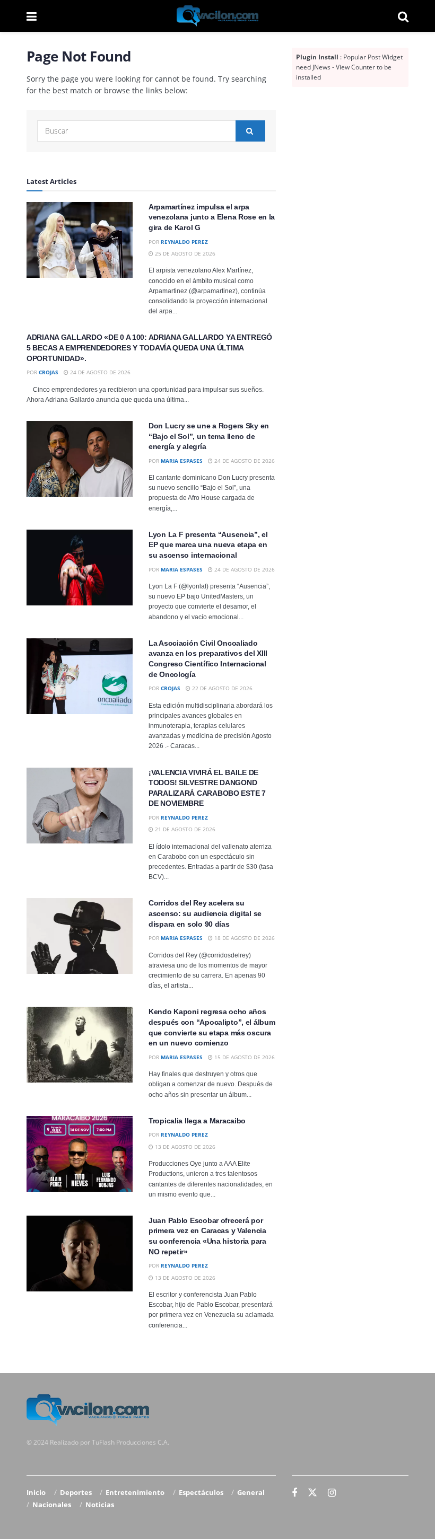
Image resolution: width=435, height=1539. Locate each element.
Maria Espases (182, 460)
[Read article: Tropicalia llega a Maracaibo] (80, 1154)
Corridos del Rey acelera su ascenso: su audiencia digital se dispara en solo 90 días (205, 913)
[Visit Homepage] (217, 16)
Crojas (48, 372)
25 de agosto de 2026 (184, 253)
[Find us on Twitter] (312, 1493)
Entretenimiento (135, 1492)
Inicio (36, 1492)
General (251, 1492)
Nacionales (51, 1504)
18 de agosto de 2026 (244, 938)
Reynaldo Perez (184, 241)
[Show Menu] (32, 16)
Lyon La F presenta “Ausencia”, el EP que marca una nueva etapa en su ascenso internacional (208, 544)
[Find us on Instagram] (332, 1493)
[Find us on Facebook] (294, 1493)
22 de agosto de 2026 (221, 688)
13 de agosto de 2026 (184, 1146)
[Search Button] (403, 16)
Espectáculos (201, 1492)
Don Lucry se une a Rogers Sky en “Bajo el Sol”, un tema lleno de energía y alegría (209, 436)
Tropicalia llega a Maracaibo (197, 1120)
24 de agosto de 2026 (99, 372)
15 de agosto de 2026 (244, 1057)
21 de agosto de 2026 (184, 829)
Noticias (99, 1504)
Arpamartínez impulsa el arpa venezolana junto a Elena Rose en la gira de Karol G (212, 217)
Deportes (76, 1492)
